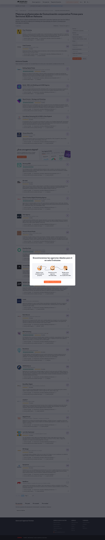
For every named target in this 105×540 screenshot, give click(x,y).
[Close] (73, 255)
